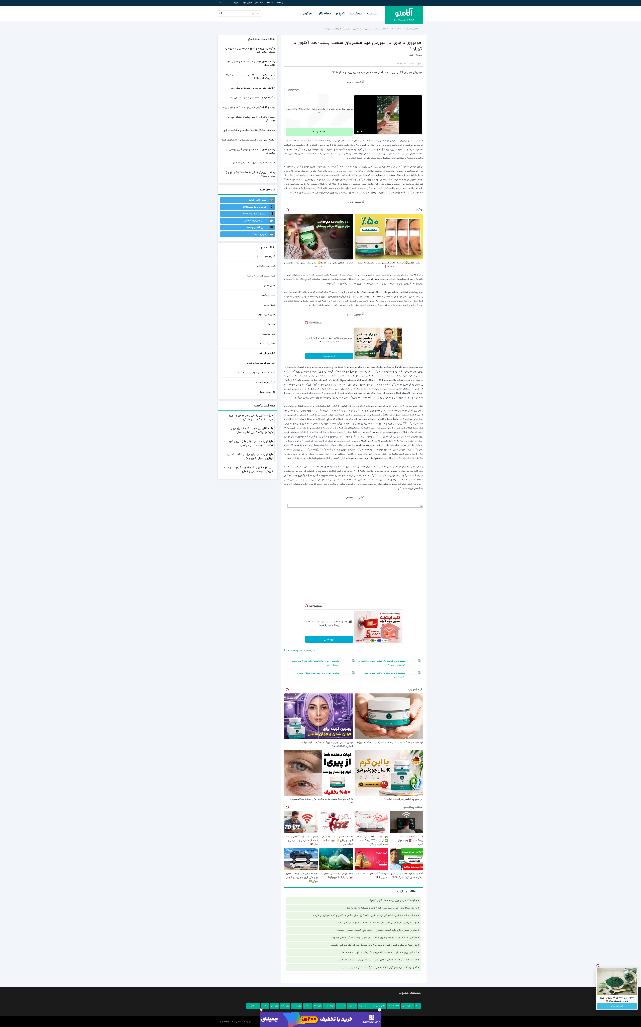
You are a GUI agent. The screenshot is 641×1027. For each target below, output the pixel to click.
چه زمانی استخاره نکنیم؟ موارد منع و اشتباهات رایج (249, 130)
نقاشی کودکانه (267, 343)
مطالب (392, 29)
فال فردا (317, 1005)
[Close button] (379, 1009)
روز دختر (307, 1005)
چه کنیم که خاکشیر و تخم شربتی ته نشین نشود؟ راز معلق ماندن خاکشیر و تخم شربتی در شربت (365, 915)
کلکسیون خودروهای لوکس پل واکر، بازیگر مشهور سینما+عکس (315, 663)
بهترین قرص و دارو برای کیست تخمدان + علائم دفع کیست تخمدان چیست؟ (376, 930)
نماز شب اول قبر (267, 353)
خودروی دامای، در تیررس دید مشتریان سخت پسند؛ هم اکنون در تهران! (357, 45)
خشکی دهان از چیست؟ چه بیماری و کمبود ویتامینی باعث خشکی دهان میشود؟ (374, 937)
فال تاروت (363, 1005)
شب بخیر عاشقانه (266, 266)
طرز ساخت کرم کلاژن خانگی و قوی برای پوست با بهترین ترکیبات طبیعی (378, 960)
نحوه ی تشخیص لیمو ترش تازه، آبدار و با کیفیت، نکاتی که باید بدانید (379, 967)
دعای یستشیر (268, 295)
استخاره (270, 2)
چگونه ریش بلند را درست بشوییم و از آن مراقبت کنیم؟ (248, 139)
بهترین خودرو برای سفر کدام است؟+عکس (318, 673)
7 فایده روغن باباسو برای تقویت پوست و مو (253, 88)
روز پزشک (296, 1005)
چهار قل (271, 324)
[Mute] (362, 132)
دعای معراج (269, 285)
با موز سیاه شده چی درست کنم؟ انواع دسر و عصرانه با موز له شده (381, 908)
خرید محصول (329, 356)
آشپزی (340, 13)
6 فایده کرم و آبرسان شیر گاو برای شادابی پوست (251, 97)
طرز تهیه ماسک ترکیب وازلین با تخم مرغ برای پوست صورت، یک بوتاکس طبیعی (374, 945)
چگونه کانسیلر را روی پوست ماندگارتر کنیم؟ (393, 900)
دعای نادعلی (269, 305)
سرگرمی (307, 13)
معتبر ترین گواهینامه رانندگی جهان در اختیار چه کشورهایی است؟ (381, 663)
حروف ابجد (329, 1005)
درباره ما (235, 2)
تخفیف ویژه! (319, 131)
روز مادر (274, 1005)
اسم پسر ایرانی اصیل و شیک (261, 363)
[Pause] (358, 132)
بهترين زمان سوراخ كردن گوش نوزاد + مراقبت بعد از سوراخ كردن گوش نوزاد (377, 923)
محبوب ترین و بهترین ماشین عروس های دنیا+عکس (384, 675)
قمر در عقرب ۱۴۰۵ (266, 256)
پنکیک (265, 1005)
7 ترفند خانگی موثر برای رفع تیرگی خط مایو (254, 162)
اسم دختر (259, 2)
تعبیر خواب (247, 2)
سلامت (372, 13)
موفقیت (356, 13)
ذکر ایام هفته (268, 334)
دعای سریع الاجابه (266, 314)
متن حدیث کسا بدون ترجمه (261, 275)
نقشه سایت (223, 1021)
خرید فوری (329, 639)
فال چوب (352, 1005)
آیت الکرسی (253, 1005)
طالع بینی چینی (378, 1005)
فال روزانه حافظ (267, 392)
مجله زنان (324, 13)
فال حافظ (280, 2)
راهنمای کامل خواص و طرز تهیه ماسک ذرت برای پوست (248, 107)
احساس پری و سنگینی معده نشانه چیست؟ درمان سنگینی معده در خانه (378, 952)
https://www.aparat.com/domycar (299, 650)
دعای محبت (393, 1005)
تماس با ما (224, 3)
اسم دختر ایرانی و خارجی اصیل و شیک (256, 372)
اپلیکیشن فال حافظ (265, 382)
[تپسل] (287, 90)
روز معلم (285, 1005)
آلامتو (399, 29)
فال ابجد (341, 1005)
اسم (417, 1005)
